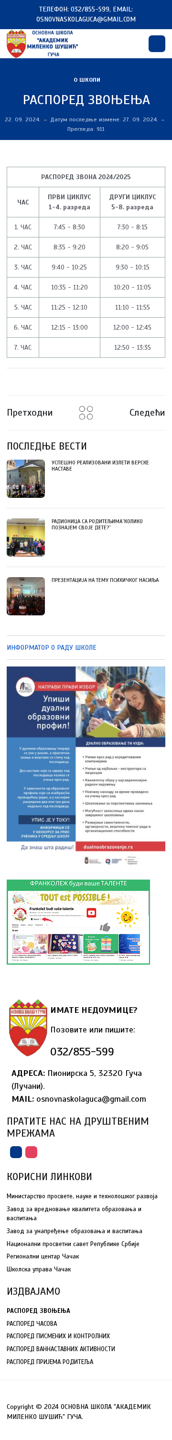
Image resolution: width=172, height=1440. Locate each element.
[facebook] (16, 1152)
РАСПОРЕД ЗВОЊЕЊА (86, 99)
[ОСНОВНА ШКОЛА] (43, 43)
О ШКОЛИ (87, 79)
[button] (157, 43)
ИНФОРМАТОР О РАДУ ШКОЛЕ (52, 648)
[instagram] (31, 1152)
